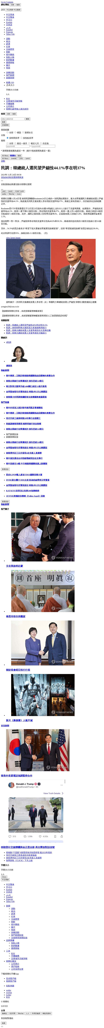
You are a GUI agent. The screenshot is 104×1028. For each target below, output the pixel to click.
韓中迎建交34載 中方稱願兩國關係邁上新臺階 (26, 464)
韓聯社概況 (11, 961)
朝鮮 (8, 52)
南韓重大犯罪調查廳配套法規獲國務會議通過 (26, 397)
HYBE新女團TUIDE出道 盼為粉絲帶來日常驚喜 (27, 480)
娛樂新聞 (10, 78)
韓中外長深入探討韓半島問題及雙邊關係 (24, 408)
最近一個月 (22, 143)
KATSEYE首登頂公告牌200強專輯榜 (22, 491)
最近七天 (35, 143)
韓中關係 (10, 55)
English (9, 890)
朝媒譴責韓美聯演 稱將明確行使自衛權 (23, 424)
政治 (8, 41)
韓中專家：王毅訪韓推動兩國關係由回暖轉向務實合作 (30, 376)
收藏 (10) (10, 82)
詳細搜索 (5, 125)
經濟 (8, 44)
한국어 (9, 887)
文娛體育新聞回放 (19, 938)
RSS (8, 99)
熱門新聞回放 (17, 935)
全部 (11, 132)
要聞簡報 (10, 62)
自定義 (46, 143)
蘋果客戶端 (11, 981)
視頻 (8, 68)
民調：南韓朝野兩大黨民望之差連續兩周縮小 (26, 328)
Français (9, 899)
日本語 (9, 892)
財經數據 (10, 60)
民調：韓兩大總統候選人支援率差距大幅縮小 (26, 333)
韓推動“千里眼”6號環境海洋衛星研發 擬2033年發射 (29, 852)
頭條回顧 (10, 72)
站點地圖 (10, 986)
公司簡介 (10, 106)
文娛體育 (10, 49)
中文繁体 (10, 884)
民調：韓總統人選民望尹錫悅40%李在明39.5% (26, 325)
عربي (8, 895)
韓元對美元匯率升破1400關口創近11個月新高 (26, 386)
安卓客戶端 (11, 978)
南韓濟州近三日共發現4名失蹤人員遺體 (24, 453)
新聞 (8, 906)
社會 (8, 47)
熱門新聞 (10, 75)
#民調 (8, 342)
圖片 (8, 65)
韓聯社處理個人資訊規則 (17, 109)
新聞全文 (29, 132)
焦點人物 (10, 57)
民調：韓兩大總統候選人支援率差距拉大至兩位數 (28, 330)
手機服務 (10, 104)
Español (9, 897)
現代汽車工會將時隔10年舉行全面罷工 (23, 418)
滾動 (8, 39)
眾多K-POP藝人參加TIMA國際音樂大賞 (24, 475)
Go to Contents (7, 2)
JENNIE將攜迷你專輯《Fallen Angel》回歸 (25, 496)
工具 (8, 951)
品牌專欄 (10, 940)
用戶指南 (15, 966)
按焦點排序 (28, 138)
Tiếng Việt (10, 901)
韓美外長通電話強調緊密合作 (16, 775)
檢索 (3, 122)
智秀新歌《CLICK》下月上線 (19, 860)
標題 (19, 132)
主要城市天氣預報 (14, 101)
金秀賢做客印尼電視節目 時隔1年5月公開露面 (26, 392)
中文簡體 (5, 880)
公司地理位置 (17, 969)
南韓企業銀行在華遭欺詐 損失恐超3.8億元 (25, 381)
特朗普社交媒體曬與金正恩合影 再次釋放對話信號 (28, 847)
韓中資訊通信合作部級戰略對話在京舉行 (24, 458)
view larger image (13, 238)
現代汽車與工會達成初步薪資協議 (21, 855)
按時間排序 (14, 138)
